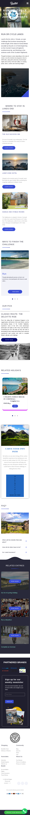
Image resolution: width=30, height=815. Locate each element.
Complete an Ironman (8, 647)
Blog (17, 749)
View (15, 406)
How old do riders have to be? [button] (11, 547)
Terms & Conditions (21, 762)
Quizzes (18, 750)
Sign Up (9, 701)
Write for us (4, 764)
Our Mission (19, 760)
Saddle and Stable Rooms (13, 212)
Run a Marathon (6, 620)
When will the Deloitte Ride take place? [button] (12, 541)
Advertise (3, 760)
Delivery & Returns (6, 750)
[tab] (15, 541)
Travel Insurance (5, 773)
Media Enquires (5, 762)
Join (17, 754)
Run (4, 274)
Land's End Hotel (9, 173)
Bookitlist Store (5, 749)
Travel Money (4, 775)
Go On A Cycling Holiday (9, 593)
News (17, 752)
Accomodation (4, 769)
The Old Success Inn (11, 134)
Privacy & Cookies (21, 764)
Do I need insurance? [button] (8, 552)
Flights (2, 771)
